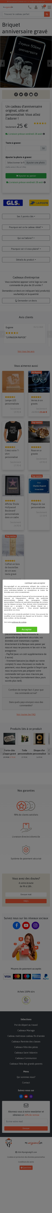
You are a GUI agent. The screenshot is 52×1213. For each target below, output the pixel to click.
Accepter (27, 629)
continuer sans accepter (35, 583)
